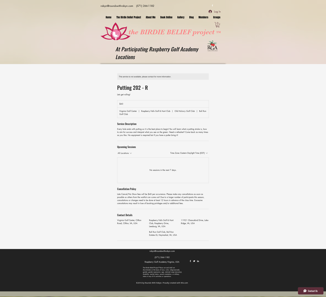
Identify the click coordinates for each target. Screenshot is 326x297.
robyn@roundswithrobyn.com (117, 6)
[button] (218, 24)
